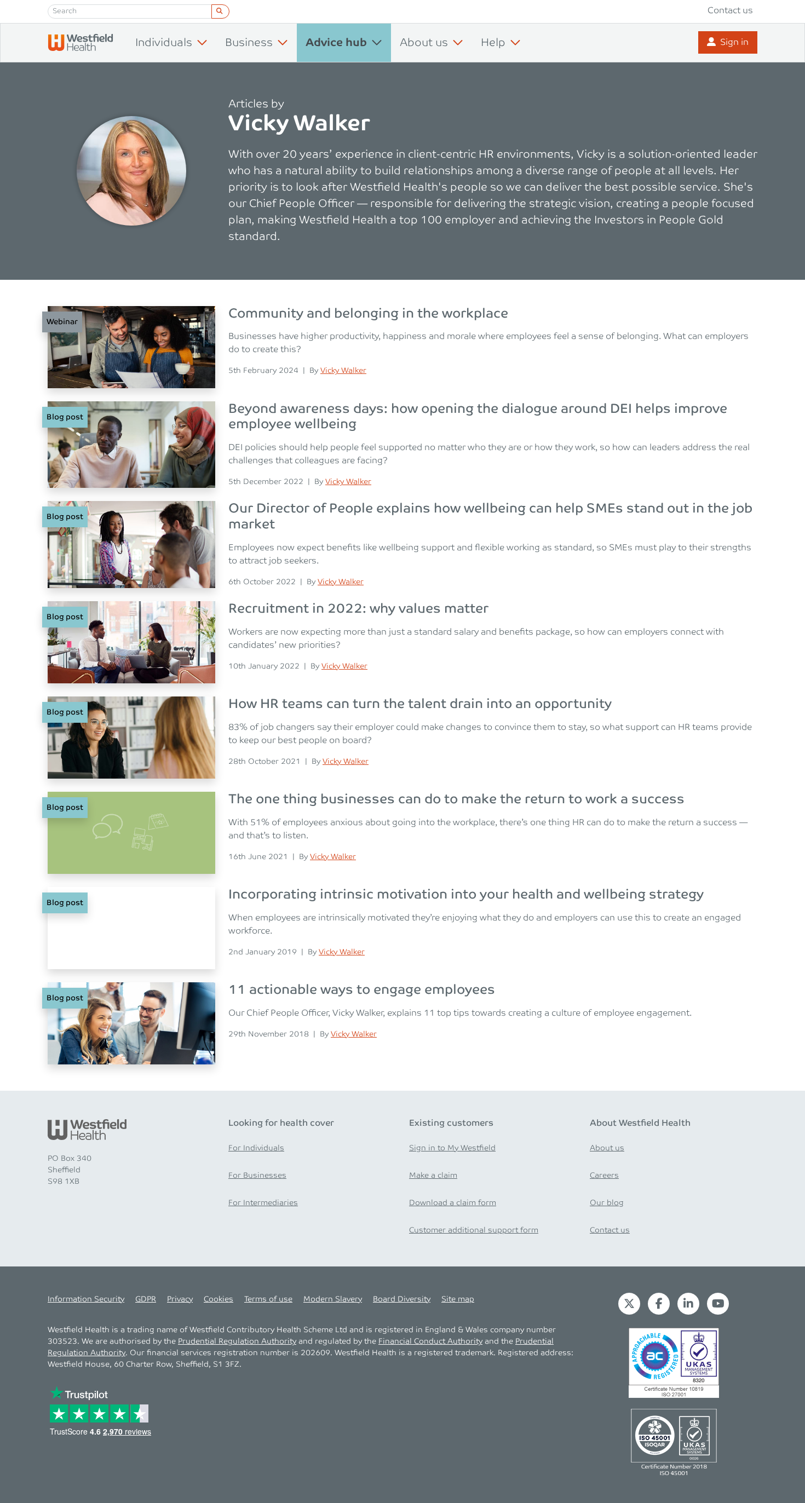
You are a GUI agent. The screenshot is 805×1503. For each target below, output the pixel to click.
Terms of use (268, 1299)
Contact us (730, 10)
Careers (604, 1175)
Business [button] (249, 42)
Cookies (218, 1299)
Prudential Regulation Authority (237, 1341)
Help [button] (493, 42)
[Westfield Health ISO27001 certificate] (674, 1362)
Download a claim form (452, 1203)
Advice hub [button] (336, 43)
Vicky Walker (343, 371)
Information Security (86, 1299)
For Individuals (256, 1148)
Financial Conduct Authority (430, 1341)
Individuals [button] (163, 42)
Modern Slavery (332, 1299)
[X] (629, 1303)
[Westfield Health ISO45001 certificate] (674, 1441)
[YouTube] (718, 1303)
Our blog (607, 1203)
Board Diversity (401, 1299)
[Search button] (220, 11)
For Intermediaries (263, 1203)
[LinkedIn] (688, 1303)
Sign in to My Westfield (452, 1148)
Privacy (180, 1299)
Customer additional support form (473, 1230)
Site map (457, 1299)
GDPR (145, 1299)
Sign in (734, 42)
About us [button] (424, 42)
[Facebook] (658, 1303)
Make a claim (433, 1175)
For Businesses (257, 1175)
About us (607, 1148)
